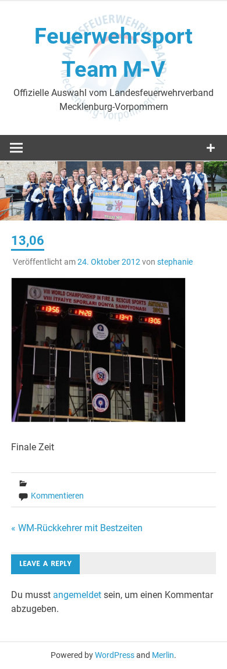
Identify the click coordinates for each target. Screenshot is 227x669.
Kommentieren (57, 495)
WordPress (114, 655)
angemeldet (77, 594)
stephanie (175, 261)
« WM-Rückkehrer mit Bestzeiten (77, 527)
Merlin (163, 655)
